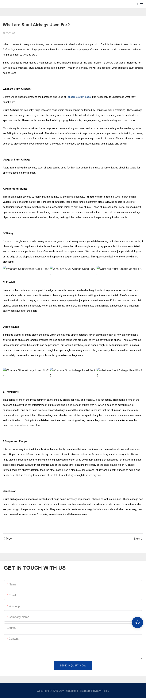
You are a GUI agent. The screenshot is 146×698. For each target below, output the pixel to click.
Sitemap (84, 690)
